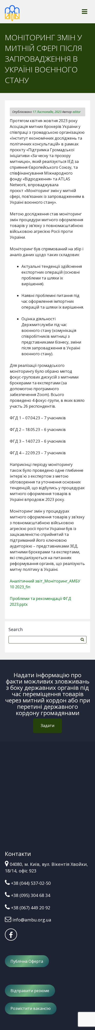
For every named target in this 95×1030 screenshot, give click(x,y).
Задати (47, 725)
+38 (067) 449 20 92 (30, 908)
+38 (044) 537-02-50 (31, 883)
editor (77, 112)
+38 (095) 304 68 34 (30, 895)
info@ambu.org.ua (31, 920)
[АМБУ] (12, 15)
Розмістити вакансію (30, 1008)
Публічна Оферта (26, 961)
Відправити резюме (29, 990)
